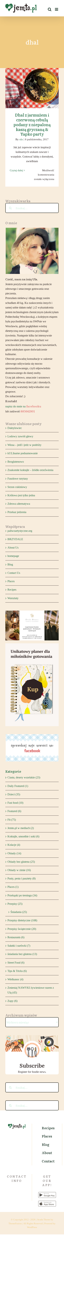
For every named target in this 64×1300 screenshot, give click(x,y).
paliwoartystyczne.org (19, 530)
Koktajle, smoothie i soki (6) (23, 836)
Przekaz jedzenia (16, 512)
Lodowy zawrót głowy (20, 436)
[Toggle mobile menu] (57, 9)
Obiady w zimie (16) (19, 870)
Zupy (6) (12, 1000)
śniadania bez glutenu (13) (22, 954)
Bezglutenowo (15, 461)
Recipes (11, 589)
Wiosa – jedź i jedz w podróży (24, 444)
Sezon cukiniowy (17, 486)
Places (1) (12, 886)
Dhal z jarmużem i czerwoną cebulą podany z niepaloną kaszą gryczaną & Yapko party (32, 79)
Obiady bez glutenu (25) (21, 861)
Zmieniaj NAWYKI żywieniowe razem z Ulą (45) (30, 990)
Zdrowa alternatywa (18, 503)
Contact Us (13, 572)
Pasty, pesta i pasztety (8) (21, 878)
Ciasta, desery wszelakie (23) (23, 777)
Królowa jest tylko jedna (21, 495)
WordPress (32, 1227)
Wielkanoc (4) (15, 979)
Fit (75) (11, 819)
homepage (13, 555)
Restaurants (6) (15, 937)
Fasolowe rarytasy (17, 478)
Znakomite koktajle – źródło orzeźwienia (30, 470)
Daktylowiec (14, 427)
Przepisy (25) (14, 903)
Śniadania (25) (18, 911)
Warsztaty (12, 598)
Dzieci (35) (13, 794)
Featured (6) (14, 811)
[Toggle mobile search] (49, 9)
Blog (10, 564)
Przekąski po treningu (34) (22, 895)
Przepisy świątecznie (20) (21, 928)
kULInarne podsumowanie (22, 453)
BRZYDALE (15, 539)
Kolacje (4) (13, 844)
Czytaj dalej (16, 170)
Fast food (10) (15, 802)
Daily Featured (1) (17, 785)
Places (11, 581)
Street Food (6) (15, 962)
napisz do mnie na (23, 406)
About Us (12, 547)
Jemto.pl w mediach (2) (20, 828)
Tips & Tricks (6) (17, 970)
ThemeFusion (15, 1223)
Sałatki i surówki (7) (18, 945)
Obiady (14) (14, 853)
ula (21, 139)
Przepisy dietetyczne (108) (22, 920)
